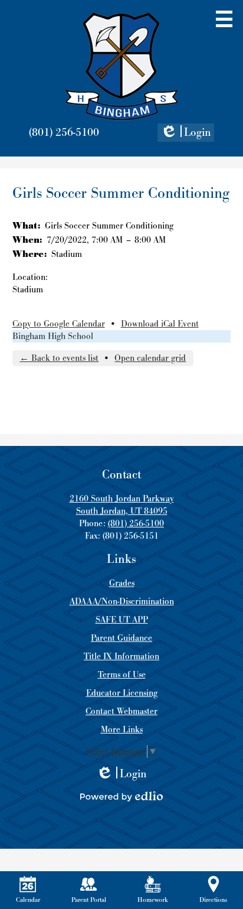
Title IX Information (121, 656)
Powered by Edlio (121, 796)
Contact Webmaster (121, 711)
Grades (121, 583)
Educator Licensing (121, 693)
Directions (213, 899)
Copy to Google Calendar (58, 324)
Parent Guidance (121, 638)
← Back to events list (58, 358)
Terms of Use (122, 675)
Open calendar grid (150, 358)
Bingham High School (52, 336)
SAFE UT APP (122, 620)
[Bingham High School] (122, 66)
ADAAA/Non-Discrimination (122, 601)
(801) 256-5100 (64, 132)
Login (185, 133)
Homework (152, 899)
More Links (122, 730)
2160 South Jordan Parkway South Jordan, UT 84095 (122, 505)
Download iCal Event (160, 324)
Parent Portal (88, 899)
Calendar (28, 899)
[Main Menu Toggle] (224, 19)
